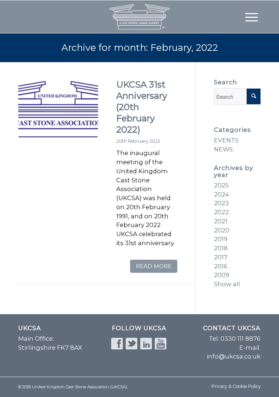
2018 (221, 248)
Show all (227, 284)
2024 (221, 194)
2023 (221, 203)
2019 (220, 239)
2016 (220, 266)
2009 (221, 275)
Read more (153, 266)
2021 (220, 221)
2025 (221, 185)
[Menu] (251, 16)
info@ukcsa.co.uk (233, 356)
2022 (221, 212)
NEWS (223, 149)
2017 (220, 257)
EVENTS (226, 140)
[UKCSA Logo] (58, 117)
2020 (221, 230)
